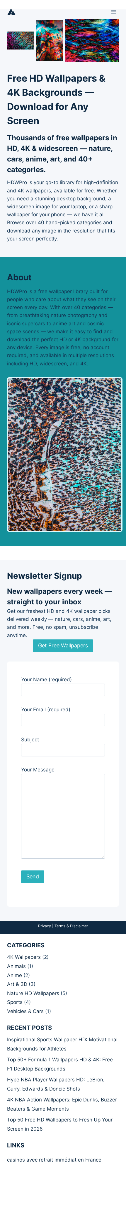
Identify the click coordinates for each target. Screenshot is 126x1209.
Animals (16, 966)
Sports (15, 1002)
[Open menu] (113, 11)
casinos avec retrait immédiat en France (54, 1160)
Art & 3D (17, 984)
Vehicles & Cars (25, 1011)
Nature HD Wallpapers (33, 993)
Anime (14, 975)
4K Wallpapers (24, 957)
